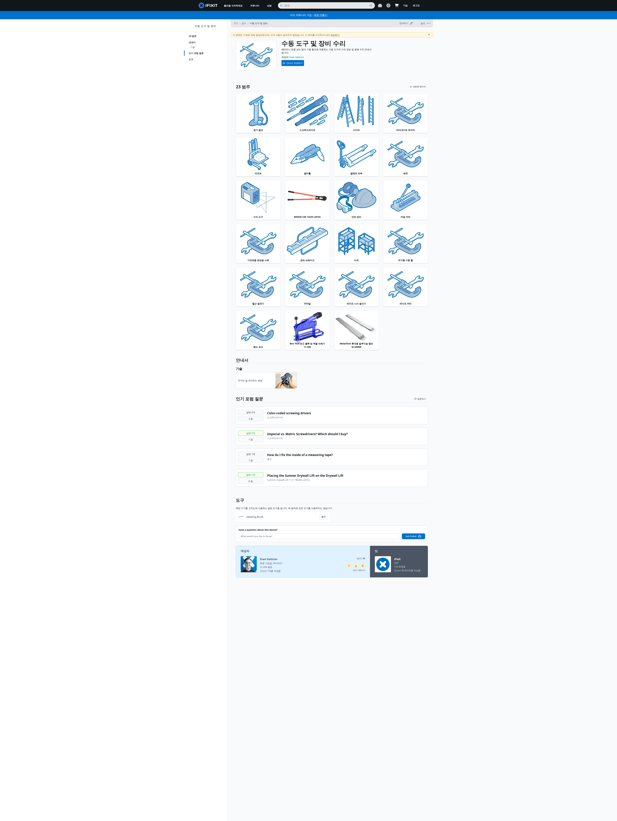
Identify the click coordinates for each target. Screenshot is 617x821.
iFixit (397, 559)
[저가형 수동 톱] (405, 241)
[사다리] (356, 110)
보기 (323, 516)
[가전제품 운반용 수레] (258, 241)
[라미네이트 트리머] (405, 110)
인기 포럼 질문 (196, 53)
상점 (269, 5)
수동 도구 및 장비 (205, 26)
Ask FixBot (411, 536)
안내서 (192, 42)
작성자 (245, 551)
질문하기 (421, 398)
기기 (236, 23)
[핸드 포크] (258, 327)
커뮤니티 (254, 5)
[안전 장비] (356, 197)
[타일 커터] (405, 197)
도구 (191, 59)
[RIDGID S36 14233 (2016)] (307, 197)
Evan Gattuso (297, 57)
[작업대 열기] (380, 5)
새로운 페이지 (419, 86)
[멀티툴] (307, 154)
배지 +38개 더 (359, 570)
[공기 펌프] (258, 110)
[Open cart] (396, 5)
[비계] (356, 241)
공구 (244, 23)
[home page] (208, 5)
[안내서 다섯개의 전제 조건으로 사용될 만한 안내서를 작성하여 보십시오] (362, 565)
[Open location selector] (388, 5)
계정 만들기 (320, 15)
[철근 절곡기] (258, 284)
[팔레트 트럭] (356, 154)
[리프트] (258, 154)
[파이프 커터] (405, 284)
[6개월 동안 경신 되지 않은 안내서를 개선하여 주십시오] (349, 565)
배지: (361, 558)
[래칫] (405, 154)
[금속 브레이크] (307, 241)
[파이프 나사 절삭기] (356, 284)
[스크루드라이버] (307, 110)
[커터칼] (307, 284)
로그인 (416, 5)
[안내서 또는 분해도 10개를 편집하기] (355, 565)
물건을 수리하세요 (233, 5)
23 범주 (193, 36)
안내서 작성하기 (294, 63)
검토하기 (335, 34)
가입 (405, 5)
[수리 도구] (258, 197)
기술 (192, 47)
